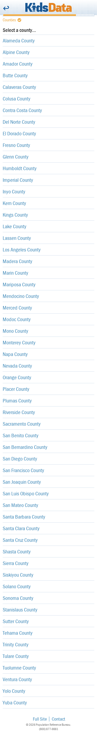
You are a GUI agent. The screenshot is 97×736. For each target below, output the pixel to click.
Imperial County (18, 179)
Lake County (14, 226)
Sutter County (16, 621)
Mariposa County (19, 284)
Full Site (40, 719)
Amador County (18, 63)
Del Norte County (19, 121)
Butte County (15, 75)
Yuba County (15, 702)
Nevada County (17, 365)
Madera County (17, 261)
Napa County (15, 354)
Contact (58, 719)
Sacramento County (22, 423)
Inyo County (14, 191)
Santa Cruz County (20, 539)
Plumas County (17, 400)
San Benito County (21, 435)
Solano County (17, 586)
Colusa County (16, 98)
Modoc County (17, 319)
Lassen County (17, 237)
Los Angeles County (22, 249)
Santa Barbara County (24, 516)
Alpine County (16, 52)
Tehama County (18, 632)
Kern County (14, 203)
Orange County (17, 377)
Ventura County (17, 679)
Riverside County (19, 412)
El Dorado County (19, 133)
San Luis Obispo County (26, 493)
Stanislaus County (20, 609)
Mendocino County (21, 296)
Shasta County (17, 551)
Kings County (15, 214)
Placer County (16, 388)
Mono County (15, 330)
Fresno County (16, 145)
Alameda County (19, 40)
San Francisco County (23, 470)
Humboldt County (20, 168)
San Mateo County (20, 505)
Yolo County (14, 690)
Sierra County (16, 563)
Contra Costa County (22, 110)
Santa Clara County (21, 528)
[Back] (6, 8)
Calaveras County (19, 86)
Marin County (15, 272)
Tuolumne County (19, 667)
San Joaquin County (22, 481)
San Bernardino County (25, 446)
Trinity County (16, 644)
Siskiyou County (18, 574)
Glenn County (16, 156)
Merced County (17, 307)
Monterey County (19, 342)
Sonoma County (18, 597)
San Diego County (20, 458)
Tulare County (16, 656)
